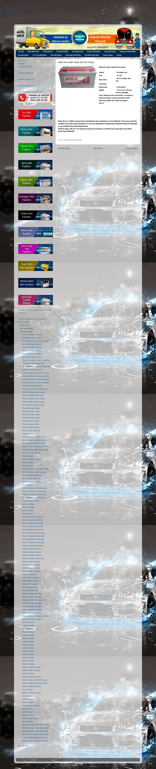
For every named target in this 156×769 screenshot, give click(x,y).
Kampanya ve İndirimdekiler (128, 52)
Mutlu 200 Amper (28, 638)
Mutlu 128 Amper (28, 654)
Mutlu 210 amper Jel (29, 574)
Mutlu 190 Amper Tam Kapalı (32, 603)
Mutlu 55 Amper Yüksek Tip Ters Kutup (35, 741)
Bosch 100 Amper (28, 507)
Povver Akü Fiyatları (62, 52)
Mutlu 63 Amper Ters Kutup (31, 693)
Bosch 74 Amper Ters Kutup (31, 459)
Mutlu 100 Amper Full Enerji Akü (33, 558)
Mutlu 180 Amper (28, 641)
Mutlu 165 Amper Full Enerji (31, 552)
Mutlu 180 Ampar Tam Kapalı (32, 610)
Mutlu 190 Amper (28, 632)
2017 (23, 322)
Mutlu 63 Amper (27, 696)
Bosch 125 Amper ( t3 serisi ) (32, 357)
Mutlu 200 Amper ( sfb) (30, 629)
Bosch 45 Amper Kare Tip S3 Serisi (34, 443)
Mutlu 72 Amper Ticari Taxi (31, 667)
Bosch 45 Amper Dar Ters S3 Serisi (34, 437)
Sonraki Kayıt (64, 148)
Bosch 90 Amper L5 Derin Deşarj (33, 399)
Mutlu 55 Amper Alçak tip (30, 718)
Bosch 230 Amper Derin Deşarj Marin (35, 389)
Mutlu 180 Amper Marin (30, 584)
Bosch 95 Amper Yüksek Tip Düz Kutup (35, 450)
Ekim (24, 325)
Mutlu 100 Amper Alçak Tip (31, 677)
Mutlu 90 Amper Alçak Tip (31, 706)
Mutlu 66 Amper (27, 715)
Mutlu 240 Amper (28, 635)
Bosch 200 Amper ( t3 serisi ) (32, 338)
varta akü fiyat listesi (25, 66)
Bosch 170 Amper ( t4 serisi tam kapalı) (35, 373)
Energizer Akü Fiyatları (94, 52)
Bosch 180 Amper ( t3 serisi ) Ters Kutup (35, 341)
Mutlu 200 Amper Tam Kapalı (32, 606)
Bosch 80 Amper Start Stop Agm (33, 539)
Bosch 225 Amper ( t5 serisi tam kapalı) (35, 379)
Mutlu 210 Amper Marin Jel (31, 578)
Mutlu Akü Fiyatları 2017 (26, 79)
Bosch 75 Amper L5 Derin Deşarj (33, 402)
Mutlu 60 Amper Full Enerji (31, 568)
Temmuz (26, 328)
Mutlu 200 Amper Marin (30, 581)
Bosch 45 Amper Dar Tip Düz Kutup (34, 491)
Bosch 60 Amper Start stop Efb (32, 530)
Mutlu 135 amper (28, 651)
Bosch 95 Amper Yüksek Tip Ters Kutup (35, 446)
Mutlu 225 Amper (28, 626)
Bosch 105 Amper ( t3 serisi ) (32, 370)
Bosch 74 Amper (28, 462)
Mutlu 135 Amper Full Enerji (31, 555)
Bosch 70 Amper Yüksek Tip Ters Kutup (35, 469)
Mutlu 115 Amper (28, 661)
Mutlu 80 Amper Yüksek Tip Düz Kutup (35, 731)
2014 (23, 746)
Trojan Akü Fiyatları (110, 52)
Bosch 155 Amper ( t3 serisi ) (32, 347)
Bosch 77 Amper (28, 510)
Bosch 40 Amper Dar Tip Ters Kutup (34, 494)
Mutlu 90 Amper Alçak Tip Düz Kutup (34, 683)
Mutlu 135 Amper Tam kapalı (32, 619)
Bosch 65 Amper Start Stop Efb (32, 526)
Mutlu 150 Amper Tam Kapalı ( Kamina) (35, 616)
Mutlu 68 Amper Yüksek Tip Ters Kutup (35, 734)
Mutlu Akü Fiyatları (33, 52)
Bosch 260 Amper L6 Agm (31, 408)
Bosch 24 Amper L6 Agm (30, 424)
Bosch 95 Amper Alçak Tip (31, 453)
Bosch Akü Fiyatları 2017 (26, 86)
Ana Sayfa (21, 52)
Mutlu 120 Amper (28, 658)
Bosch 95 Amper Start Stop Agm (33, 536)
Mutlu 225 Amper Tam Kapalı (32, 597)
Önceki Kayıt (132, 148)
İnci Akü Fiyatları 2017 (25, 73)
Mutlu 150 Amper (28, 648)
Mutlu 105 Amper (28, 664)
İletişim (119, 55)
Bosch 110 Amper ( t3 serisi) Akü (33, 363)
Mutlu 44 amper (27, 721)
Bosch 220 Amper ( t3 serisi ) (32, 334)
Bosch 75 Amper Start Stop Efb (32, 520)
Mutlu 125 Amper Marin (30, 587)
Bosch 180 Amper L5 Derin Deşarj (33, 392)
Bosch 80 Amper (28, 456)
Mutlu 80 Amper (27, 709)
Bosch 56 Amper (28, 434)
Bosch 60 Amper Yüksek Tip (31, 475)
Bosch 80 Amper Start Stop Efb (32, 517)
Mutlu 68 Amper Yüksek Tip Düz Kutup (35, 737)
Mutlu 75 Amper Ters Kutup (31, 686)
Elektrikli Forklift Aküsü (92, 55)
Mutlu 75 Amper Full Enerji (31, 565)
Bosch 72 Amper (28, 466)
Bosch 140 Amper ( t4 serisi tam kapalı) (35, 376)
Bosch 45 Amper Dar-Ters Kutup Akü (34, 488)
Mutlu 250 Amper (28, 622)
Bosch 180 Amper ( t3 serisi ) (32, 344)
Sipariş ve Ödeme (108, 55)
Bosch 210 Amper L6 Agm (31, 411)
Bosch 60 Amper (28, 485)
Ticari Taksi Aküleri (23, 55)
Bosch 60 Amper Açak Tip (31, 478)
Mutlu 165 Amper (28, 645)
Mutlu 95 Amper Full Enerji (31, 562)
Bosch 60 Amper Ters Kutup (31, 482)
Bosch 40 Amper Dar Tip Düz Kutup (34, 498)
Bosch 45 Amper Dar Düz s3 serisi (33, 440)
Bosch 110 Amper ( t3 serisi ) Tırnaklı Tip (36, 360)
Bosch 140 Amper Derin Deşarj (32, 395)
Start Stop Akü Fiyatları (39, 55)
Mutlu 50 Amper (27, 702)
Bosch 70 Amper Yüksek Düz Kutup (34, 472)
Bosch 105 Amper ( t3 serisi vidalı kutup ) (36, 366)
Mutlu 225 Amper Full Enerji (31, 549)
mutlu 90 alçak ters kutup (72, 140)
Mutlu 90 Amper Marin (30, 590)
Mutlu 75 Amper (27, 689)
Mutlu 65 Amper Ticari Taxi (31, 670)
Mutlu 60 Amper (27, 699)
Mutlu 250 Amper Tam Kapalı (32, 594)
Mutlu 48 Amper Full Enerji (31, 571)
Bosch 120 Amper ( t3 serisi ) (32, 351)
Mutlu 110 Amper (28, 673)
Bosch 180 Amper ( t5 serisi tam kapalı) (35, 382)
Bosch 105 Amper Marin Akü (32, 386)
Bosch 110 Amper (28, 504)
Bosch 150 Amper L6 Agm (31, 414)
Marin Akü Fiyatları (56, 55)
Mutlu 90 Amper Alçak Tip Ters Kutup (34, 680)
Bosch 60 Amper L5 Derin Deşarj (33, 405)
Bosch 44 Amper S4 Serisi (31, 501)
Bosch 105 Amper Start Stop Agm (33, 533)
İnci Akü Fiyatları (48, 52)
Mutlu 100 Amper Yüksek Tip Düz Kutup (35, 728)
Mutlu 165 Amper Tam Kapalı (32, 613)
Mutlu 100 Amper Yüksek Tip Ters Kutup (35, 725)
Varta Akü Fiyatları (77, 52)
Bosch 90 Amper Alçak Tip (31, 427)
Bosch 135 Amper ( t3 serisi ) (32, 354)
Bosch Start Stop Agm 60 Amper (33, 546)
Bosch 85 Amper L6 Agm (30, 421)
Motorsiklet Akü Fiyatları (73, 55)
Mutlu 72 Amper (27, 712)
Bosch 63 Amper (28, 514)
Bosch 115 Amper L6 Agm (31, 418)
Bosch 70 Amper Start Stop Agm (33, 542)
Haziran (25, 332)
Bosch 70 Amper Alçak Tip (31, 430)
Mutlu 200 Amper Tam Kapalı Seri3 (34, 600)
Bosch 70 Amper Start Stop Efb (32, 523)
